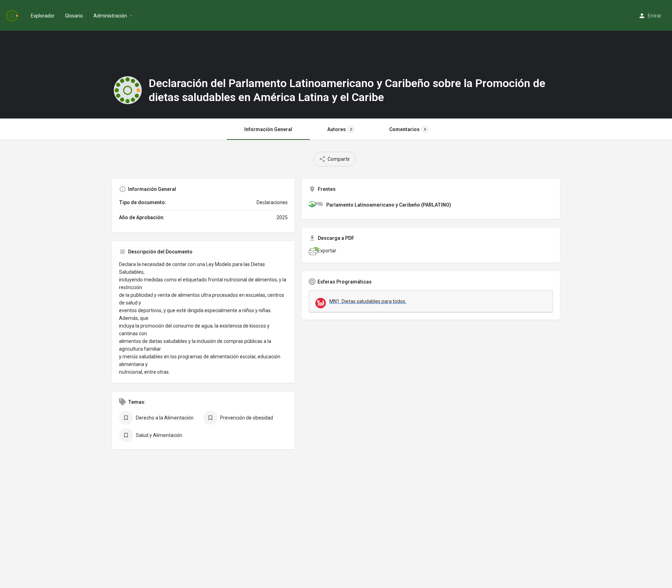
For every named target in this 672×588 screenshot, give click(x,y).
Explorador (43, 16)
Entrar (655, 16)
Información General (268, 129)
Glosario (74, 16)
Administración (110, 16)
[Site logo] (12, 15)
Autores (339, 129)
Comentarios (407, 129)
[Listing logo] (128, 90)
